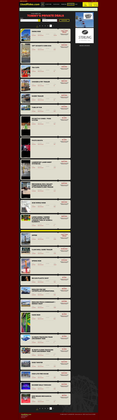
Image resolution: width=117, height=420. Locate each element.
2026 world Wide (39, 203)
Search (21, 18)
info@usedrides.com (78, 414)
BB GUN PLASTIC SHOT (40, 278)
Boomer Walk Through (41, 385)
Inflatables (71, 4)
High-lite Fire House (40, 374)
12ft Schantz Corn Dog (41, 46)
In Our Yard (48, 4)
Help (76, 4)
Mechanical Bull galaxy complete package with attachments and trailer (42, 185)
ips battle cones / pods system (41, 119)
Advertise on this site (84, 45)
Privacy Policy (23, 417)
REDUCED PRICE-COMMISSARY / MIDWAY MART (44, 303)
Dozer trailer (38, 96)
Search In (44, 18)
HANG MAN (36, 315)
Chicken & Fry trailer (41, 82)
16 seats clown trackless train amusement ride (42, 350)
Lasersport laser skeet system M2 (42, 163)
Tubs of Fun (37, 107)
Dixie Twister (37, 362)
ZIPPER (34, 235)
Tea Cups (35, 67)
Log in (64, 46)
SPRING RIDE (36, 261)
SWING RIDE (36, 31)
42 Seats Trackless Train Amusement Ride (42, 338)
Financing (63, 4)
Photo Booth (37, 140)
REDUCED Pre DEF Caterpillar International (43, 290)
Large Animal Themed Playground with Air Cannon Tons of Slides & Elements (42, 219)
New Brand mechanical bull (42, 397)
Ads (43, 4)
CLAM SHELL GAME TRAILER (42, 250)
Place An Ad (56, 4)
